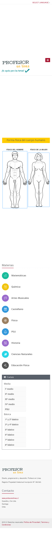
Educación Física (20, 365)
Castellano (17, 309)
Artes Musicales (20, 297)
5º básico (9, 429)
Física (14, 320)
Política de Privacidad (32, 522)
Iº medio (9, 388)
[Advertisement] (26, 31)
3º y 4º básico (11, 424)
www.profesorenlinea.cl (10, 498)
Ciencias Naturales (21, 354)
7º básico (9, 439)
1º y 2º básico (11, 419)
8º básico (9, 444)
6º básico (9, 434)
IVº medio (10, 404)
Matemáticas (18, 275)
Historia (15, 342)
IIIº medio (10, 399)
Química (15, 286)
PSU (13, 331)
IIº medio (9, 393)
